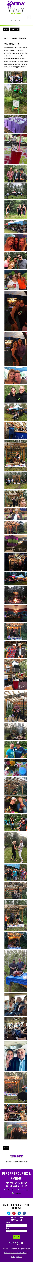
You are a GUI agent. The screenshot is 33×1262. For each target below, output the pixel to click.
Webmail (19, 1257)
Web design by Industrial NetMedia (15, 1253)
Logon (13, 1257)
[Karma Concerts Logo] (16, 4)
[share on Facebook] (24, 1213)
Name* (8, 1222)
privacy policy (25, 1248)
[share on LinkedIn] (19, 1213)
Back (6, 29)
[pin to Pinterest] (14, 1213)
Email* (8, 1228)
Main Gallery (15, 29)
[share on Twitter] (8, 1213)
